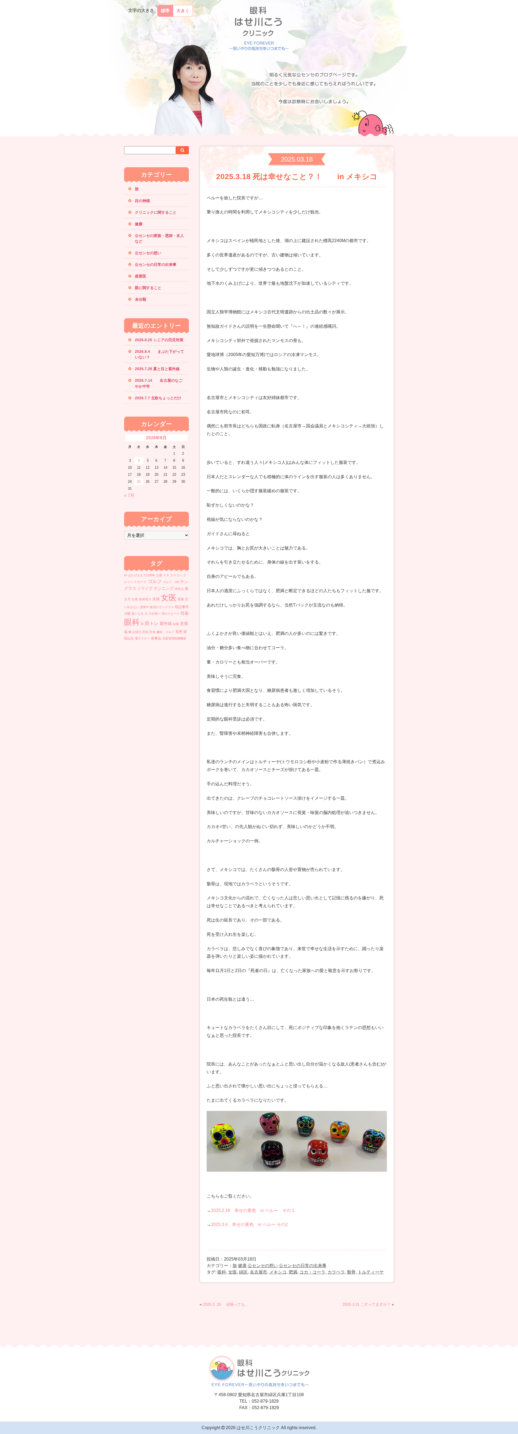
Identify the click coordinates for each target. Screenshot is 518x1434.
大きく (182, 10)
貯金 (152, 632)
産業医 (140, 276)
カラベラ (336, 1272)
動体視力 (145, 599)
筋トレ (152, 623)
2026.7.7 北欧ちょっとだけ (158, 398)
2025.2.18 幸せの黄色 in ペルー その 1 (252, 1210)
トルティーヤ (371, 1272)
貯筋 (145, 632)
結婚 (176, 623)
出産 (135, 599)
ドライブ (144, 588)
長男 (178, 632)
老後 (184, 623)
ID (125, 575)
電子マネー (142, 638)
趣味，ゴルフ (165, 632)
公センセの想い (263, 1265)
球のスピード (170, 613)
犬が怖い (155, 613)
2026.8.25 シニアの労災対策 (159, 340)
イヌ (166, 575)
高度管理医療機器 (174, 638)
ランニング (164, 588)
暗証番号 (182, 607)
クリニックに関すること (155, 212)
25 (139, 482)
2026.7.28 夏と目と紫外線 (165, 369)
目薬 (184, 613)
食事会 (156, 638)
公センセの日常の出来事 (302, 1265)
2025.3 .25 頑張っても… (226, 1304)
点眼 (127, 613)
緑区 (243, 1272)
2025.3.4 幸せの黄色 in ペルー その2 (249, 1224)
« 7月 (129, 495)
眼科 (221, 1272)
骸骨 (351, 1272)
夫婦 (156, 599)
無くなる (138, 613)
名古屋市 (258, 1272)
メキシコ (278, 1272)
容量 (181, 599)
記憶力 (136, 632)
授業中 (144, 607)
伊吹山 (179, 588)
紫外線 (166, 623)
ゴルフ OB (171, 582)
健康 (242, 1265)
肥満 (293, 1272)
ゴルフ (155, 581)
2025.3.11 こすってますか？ (367, 1304)
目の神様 (142, 201)
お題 (159, 575)
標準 (165, 10)
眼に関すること (148, 288)
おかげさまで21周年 (141, 575)
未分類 (140, 299)
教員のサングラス (162, 607)
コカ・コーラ (312, 1272)
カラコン (176, 575)
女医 (232, 1272)
